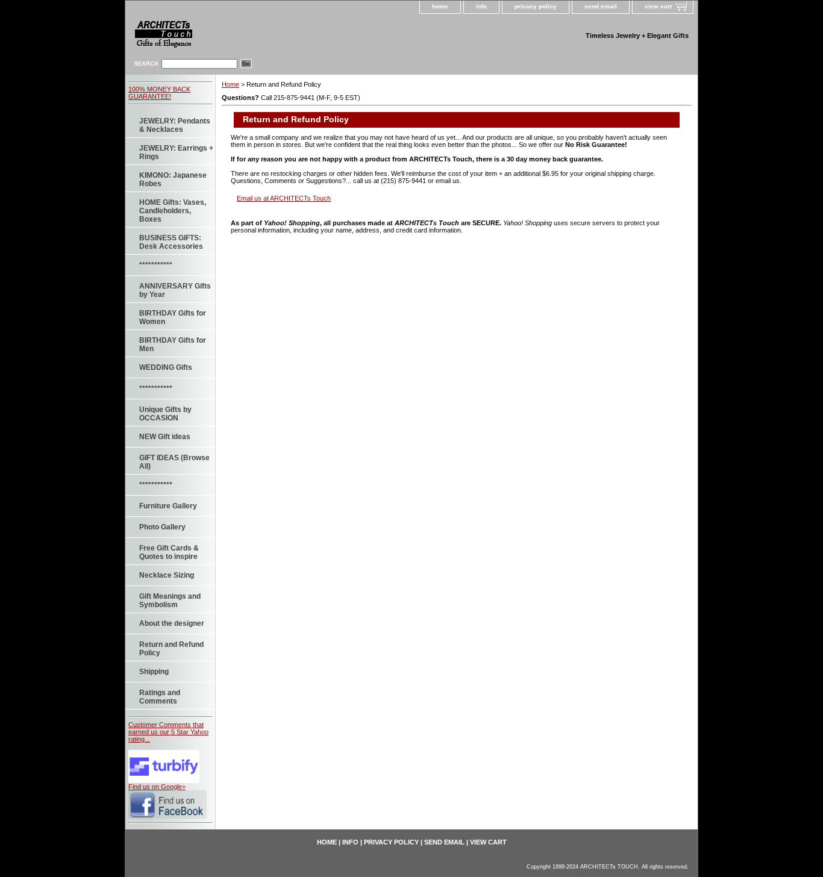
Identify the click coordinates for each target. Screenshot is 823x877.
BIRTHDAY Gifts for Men (172, 344)
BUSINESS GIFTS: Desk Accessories (171, 242)
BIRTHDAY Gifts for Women (172, 317)
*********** (155, 265)
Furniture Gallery (168, 506)
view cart (658, 6)
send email (600, 6)
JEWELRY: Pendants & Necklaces (174, 125)
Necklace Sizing (166, 575)
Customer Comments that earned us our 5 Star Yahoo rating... (168, 732)
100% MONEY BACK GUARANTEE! (159, 93)
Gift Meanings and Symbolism (170, 600)
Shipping (154, 671)
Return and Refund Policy (171, 648)
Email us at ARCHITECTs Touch (284, 198)
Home (230, 84)
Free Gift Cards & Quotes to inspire (169, 552)
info (481, 6)
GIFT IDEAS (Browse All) (174, 462)
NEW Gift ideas (164, 436)
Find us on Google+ (157, 786)
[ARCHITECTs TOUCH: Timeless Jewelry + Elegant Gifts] (230, 36)
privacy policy (536, 6)
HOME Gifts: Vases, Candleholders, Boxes (172, 210)
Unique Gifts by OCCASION (165, 413)
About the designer (171, 623)
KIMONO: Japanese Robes (173, 179)
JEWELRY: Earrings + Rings (176, 152)
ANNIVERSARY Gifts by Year (175, 290)
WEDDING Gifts (165, 367)
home (440, 6)
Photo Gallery (162, 527)
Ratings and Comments (159, 696)
